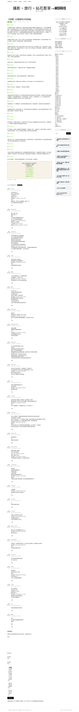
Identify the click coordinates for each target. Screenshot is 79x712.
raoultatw (14, 526)
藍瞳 (12, 272)
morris (15, 21)
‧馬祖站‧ (57, 85)
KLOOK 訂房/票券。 (29, 172)
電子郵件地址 (9, 657)
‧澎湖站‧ (57, 82)
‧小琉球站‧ (57, 86)
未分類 (56, 124)
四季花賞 (25, 1)
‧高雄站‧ (57, 73)
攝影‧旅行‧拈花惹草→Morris (39, 8)
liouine (13, 485)
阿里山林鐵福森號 (58, 43)
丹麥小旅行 (57, 111)
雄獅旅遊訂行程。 (30, 176)
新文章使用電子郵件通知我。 (10, 692)
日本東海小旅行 (58, 99)
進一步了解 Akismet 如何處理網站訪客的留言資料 (33, 701)
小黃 (12, 255)
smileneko (14, 539)
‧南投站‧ (57, 67)
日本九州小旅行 (58, 102)
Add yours (20, 185)
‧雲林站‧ (57, 68)
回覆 (12, 205)
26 (28, 21)
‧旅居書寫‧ (57, 91)
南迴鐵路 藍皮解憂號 (59, 47)
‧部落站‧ (57, 89)
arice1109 (13, 433)
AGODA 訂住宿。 (29, 174)
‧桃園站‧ (57, 60)
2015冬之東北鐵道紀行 (59, 116)
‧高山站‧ (57, 88)
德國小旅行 (57, 107)
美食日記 (56, 92)
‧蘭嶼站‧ (57, 83)
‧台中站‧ (57, 64)
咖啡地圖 (15, 1)
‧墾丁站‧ (57, 76)
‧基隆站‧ (57, 57)
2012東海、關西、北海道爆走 (60, 118)
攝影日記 (56, 93)
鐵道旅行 (29, 1)
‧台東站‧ (57, 80)
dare (12, 566)
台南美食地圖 (9, 1)
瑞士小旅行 (57, 110)
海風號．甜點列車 (58, 46)
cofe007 (13, 412)
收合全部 (61, 54)
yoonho (13, 554)
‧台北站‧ (57, 58)
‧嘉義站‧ (57, 70)
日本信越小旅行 (58, 104)
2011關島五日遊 (58, 120)
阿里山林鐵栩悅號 (58, 41)
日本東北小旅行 (58, 101)
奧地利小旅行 (57, 108)
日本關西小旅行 (58, 96)
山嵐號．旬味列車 (58, 44)
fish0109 (13, 342)
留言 (8, 636)
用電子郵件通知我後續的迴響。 (10, 685)
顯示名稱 (9, 653)
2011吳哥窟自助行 (58, 121)
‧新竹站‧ (57, 61)
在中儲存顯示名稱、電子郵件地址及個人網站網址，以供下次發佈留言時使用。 (10, 674)
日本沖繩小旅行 (58, 105)
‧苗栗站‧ (57, 63)
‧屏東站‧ (57, 74)
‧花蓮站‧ (57, 79)
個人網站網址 (9, 663)
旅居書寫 (20, 1)
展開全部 (56, 54)
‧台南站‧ (57, 71)
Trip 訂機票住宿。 (30, 169)
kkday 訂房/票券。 (29, 171)
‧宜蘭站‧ (9, 21)
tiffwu (13, 396)
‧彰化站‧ (57, 66)
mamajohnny (14, 324)
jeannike (13, 231)
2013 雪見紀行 (58, 117)
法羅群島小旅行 (58, 126)
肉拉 (12, 287)
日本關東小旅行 (58, 98)
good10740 (14, 446)
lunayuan (13, 464)
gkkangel (13, 209)
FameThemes (69, 710)
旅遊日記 (56, 55)
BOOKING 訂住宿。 (29, 167)
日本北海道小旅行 (58, 95)
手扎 (56, 123)
